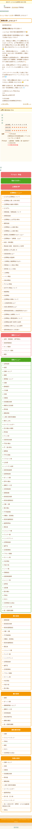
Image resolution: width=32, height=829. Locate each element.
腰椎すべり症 (8, 485)
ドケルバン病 (8, 458)
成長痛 (6, 587)
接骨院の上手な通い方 (10, 250)
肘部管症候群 (8, 439)
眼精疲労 (6, 386)
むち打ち (6, 208)
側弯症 (6, 584)
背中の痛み (7, 481)
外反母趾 (6, 561)
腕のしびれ (7, 420)
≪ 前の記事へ (5, 104)
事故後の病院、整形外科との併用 (14, 246)
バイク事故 (7, 276)
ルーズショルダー (9, 424)
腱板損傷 (6, 413)
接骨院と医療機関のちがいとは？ (14, 234)
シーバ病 (6, 568)
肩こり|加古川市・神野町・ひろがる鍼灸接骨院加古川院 (15, 805)
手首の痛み (7, 443)
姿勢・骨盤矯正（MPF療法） (12, 339)
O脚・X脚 (7, 504)
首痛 (5, 394)
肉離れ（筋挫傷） (9, 515)
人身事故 (6, 272)
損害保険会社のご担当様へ (12, 329)
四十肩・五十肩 (8, 796)
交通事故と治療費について (12, 314)
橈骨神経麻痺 (8, 470)
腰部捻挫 (6, 223)
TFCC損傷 (7, 455)
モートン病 (7, 557)
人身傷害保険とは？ (10, 303)
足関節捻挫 (7, 542)
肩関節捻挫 (7, 215)
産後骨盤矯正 (8, 343)
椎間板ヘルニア (8, 379)
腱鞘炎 (6, 451)
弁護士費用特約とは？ (10, 307)
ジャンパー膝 (8, 530)
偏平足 (6, 546)
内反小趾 (6, 565)
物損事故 (6, 291)
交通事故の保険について (11, 299)
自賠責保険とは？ (9, 253)
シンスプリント (8, 538)
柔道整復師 (15, 7)
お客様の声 (16, 187)
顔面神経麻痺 (8, 576)
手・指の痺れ (8, 447)
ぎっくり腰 (7, 477)
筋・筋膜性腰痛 (8, 610)
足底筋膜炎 (7, 549)
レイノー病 (7, 580)
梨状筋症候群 (8, 496)
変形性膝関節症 (8, 519)
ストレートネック (9, 737)
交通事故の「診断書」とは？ (12, 238)
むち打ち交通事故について (12, 196)
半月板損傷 (7, 512)
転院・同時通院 (8, 242)
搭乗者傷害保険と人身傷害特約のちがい (16, 310)
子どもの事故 (8, 284)
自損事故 (6, 295)
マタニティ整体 (8, 350)
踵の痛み (6, 591)
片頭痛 (6, 390)
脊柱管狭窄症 (8, 716)
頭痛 (5, 382)
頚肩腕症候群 (8, 401)
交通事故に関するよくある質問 (13, 326)
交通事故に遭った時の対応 (12, 200)
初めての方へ (16, 180)
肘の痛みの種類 (8, 428)
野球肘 (6, 432)
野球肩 (6, 409)
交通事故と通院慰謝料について (13, 318)
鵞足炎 (6, 527)
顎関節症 (6, 572)
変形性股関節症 (8, 500)
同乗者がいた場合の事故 (11, 265)
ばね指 (6, 462)
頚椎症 (6, 398)
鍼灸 (5, 354)
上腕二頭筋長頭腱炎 (10, 417)
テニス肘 (6, 436)
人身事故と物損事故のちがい (12, 261)
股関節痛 (6, 493)
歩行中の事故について (10, 288)
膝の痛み (6, 508)
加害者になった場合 (10, 269)
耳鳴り (6, 595)
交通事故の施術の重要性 (11, 204)
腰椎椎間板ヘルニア (10, 705)
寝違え (6, 810)
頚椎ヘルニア (8, 371)
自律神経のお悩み (9, 603)
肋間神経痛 (7, 474)
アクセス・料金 (16, 174)
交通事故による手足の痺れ (12, 219)
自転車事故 (7, 280)
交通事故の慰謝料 (9, 257)
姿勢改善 (6, 363)
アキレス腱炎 (8, 553)
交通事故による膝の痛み (11, 231)
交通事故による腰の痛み (11, 227)
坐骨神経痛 (7, 489)
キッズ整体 (7, 346)
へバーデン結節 (8, 466)
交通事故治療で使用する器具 (12, 322)
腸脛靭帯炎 (7, 523)
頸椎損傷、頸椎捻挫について (12, 212)
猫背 (5, 367)
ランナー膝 (7, 534)
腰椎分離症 (7, 720)
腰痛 (5, 375)
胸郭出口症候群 (8, 405)
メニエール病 (8, 606)
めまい (6, 599)
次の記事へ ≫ (27, 104)
